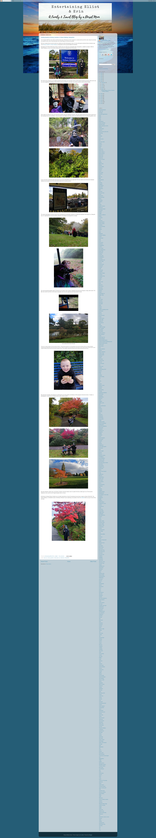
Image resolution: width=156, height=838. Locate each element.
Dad (100, 280)
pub (99, 618)
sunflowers (101, 729)
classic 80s (101, 251)
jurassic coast (101, 459)
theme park (101, 752)
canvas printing (102, 226)
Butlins (100, 216)
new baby (101, 545)
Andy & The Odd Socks (74, 32)
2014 (101, 103)
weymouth (101, 809)
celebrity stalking (102, 235)
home (100, 436)
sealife (100, 672)
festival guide (101, 354)
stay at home (101, 720)
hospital (100, 440)
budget (100, 211)
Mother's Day (101, 525)
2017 (101, 98)
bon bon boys (101, 192)
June (102, 85)
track (100, 771)
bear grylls (101, 172)
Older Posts (93, 561)
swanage (100, 732)
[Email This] (66, 556)
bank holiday (101, 166)
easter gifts (101, 319)
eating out (101, 321)
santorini (100, 660)
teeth (100, 745)
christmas (101, 243)
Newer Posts (44, 561)
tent (99, 748)
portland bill (101, 606)
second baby (101, 675)
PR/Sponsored (102, 611)
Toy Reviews (101, 768)
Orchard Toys (101, 563)
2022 (101, 79)
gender (100, 388)
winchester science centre (104, 816)
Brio (100, 203)
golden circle (101, 402)
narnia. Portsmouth (102, 539)
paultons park (101, 573)
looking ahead (101, 491)
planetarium (101, 592)
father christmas (102, 351)
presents (100, 615)
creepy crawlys (102, 273)
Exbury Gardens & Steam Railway (50, 44)
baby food (101, 149)
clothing (100, 254)
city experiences (102, 249)
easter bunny (101, 318)
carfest (100, 229)
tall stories (101, 738)
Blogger (90, 834)
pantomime (101, 567)
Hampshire (67, 557)
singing (100, 687)
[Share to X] (69, 556)
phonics (100, 580)
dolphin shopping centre (103, 309)
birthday (100, 182)
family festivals (102, 338)
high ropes (101, 427)
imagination (101, 445)
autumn (100, 144)
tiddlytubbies (101, 758)
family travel (101, 344)
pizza (100, 590)
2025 (101, 74)
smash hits (101, 695)
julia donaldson (102, 458)
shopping (101, 682)
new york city (101, 554)
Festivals (95, 32)
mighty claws (101, 512)
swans (100, 733)
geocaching (101, 389)
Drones (100, 313)
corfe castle (101, 261)
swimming (101, 736)
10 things (101, 112)
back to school (102, 159)
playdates (101, 595)
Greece (100, 408)
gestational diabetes (103, 392)
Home (42, 32)
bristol (100, 204)
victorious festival (102, 792)
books (100, 194)
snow (100, 700)
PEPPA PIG (101, 577)
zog (99, 827)
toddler (100, 761)
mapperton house (102, 503)
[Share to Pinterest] (71, 556)
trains (100, 776)
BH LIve (100, 176)
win (99, 815)
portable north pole (102, 605)
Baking (100, 165)
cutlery (100, 278)
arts (99, 140)
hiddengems (101, 424)
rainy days (101, 633)
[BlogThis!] (68, 556)
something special (102, 703)
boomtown (101, 195)
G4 (99, 382)
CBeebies (101, 233)
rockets (100, 655)
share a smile (101, 679)
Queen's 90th (101, 628)
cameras (100, 220)
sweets (100, 735)
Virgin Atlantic (101, 793)
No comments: (62, 556)
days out (45, 557)
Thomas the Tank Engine (104, 755)
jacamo (100, 452)
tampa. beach (101, 739)
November (103, 82)
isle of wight (101, 450)
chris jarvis (101, 242)
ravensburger (101, 637)
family (100, 335)
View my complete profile (104, 49)
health (100, 420)
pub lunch (101, 620)
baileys (100, 162)
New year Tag (101, 550)
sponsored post (102, 711)
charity (100, 236)
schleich (100, 663)
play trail (100, 593)
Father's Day (101, 353)
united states (101, 784)
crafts (100, 268)
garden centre (101, 385)
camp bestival (101, 222)
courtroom (101, 265)
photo (100, 582)
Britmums (101, 207)
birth (100, 181)
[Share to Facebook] (70, 556)
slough (100, 694)
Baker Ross (101, 163)
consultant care (102, 259)
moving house (101, 529)
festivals (100, 356)
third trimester (101, 754)
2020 (101, 93)
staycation (101, 722)
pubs (100, 621)
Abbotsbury (101, 121)
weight (100, 806)
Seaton (100, 674)
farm (100, 347)
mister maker (101, 520)
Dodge (100, 308)
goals (100, 399)
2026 (101, 73)
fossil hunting (101, 376)
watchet (100, 800)
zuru (100, 830)
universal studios (102, 786)
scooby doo (101, 669)
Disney (100, 306)
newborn (100, 555)
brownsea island (102, 208)
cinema (100, 246)
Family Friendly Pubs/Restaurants (105, 341)
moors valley (101, 523)
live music (101, 480)
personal (100, 579)
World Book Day (102, 824)
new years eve (102, 551)
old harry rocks (102, 561)
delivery (100, 290)
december (101, 289)
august (100, 143)
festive (100, 357)
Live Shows (83, 32)
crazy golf (101, 270)
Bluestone (101, 188)
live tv (100, 483)
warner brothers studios (103, 799)
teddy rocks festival (102, 742)
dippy (100, 305)
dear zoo (100, 287)
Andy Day (101, 133)
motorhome (101, 526)
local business (101, 484)
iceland (100, 443)
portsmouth (101, 608)
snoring (100, 698)
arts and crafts (102, 141)
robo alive (101, 650)
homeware (101, 439)
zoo (99, 828)
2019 (101, 95)
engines (100, 325)
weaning (100, 802)
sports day (101, 714)
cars (100, 230)
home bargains (102, 437)
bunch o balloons (102, 214)
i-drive (100, 442)
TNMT (100, 760)
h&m (100, 413)
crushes (100, 277)
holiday (100, 433)
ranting (100, 634)
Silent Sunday (101, 684)
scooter (100, 671)
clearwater (101, 252)
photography (101, 583)
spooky (100, 713)
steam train (101, 723)
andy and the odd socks (103, 131)
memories (101, 509)
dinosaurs (101, 302)
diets (100, 297)
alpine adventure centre (103, 125)
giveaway (101, 395)
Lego (100, 472)
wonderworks (101, 822)
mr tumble (101, 531)
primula (100, 617)
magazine (101, 497)
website (82, 497)
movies (100, 528)
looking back (101, 493)
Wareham (101, 797)
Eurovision (101, 331)
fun (99, 379)
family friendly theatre (103, 343)
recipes (100, 640)
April (102, 87)
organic (100, 564)
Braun (100, 198)
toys (100, 770)
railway (100, 630)
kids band (101, 464)
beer (100, 175)
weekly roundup (102, 805)
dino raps (101, 299)
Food (100, 373)
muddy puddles (102, 534)
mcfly (100, 507)
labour (100, 469)
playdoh (100, 596)
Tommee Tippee (102, 765)
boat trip (100, 191)
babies (100, 146)
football (100, 375)
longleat (100, 490)
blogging (100, 184)
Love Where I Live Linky (103, 494)
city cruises (101, 248)
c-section (100, 217)
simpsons (101, 685)
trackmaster (101, 773)
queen (100, 627)
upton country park (102, 787)
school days (101, 665)
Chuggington (101, 245)
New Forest (101, 547)
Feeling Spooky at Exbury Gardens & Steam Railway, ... (108, 91)
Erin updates (101, 328)
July (102, 84)
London (100, 488)
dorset (100, 312)
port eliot (100, 604)
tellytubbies (101, 746)
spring (100, 716)
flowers (100, 370)
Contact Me (54, 32)
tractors (100, 774)
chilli (100, 239)
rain (99, 631)
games (100, 383)
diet (99, 296)
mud (100, 532)
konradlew (82, 834)
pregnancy (101, 614)
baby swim (101, 156)
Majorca (100, 500)
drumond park (101, 315)
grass (100, 407)
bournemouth (101, 197)
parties (100, 570)
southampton (101, 707)
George (100, 391)
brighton (100, 201)
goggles (100, 401)
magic (100, 499)
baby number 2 (102, 152)
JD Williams (101, 456)
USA (100, 789)
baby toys (101, 157)
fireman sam (101, 360)
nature (100, 544)
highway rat (101, 430)
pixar (100, 589)
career (100, 227)
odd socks (101, 560)
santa (100, 659)
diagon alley (101, 294)
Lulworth (100, 496)
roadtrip (100, 647)
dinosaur (100, 300)
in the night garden (102, 446)
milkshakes (101, 513)
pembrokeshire (102, 576)
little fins (100, 475)
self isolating (101, 678)
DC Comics (101, 286)
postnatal (101, 609)
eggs (100, 324)
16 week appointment (103, 114)
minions (100, 516)
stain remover (101, 717)
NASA (100, 541)
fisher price (101, 366)
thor (100, 757)
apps (100, 134)
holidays (100, 434)
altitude (100, 127)
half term (100, 414)
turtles (100, 783)
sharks (100, 681)
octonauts (101, 558)
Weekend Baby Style (103, 803)
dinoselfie (101, 303)
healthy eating (101, 421)
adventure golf (102, 124)
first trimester (101, 363)
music (100, 538)
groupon (100, 410)
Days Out (60, 32)
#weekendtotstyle (102, 109)
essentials (101, 329)
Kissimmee (101, 468)
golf (99, 404)
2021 (101, 81)
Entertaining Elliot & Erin (105, 40)
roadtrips (100, 649)
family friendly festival (103, 340)
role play (100, 656)
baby (100, 147)
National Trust (101, 542)
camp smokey (101, 223)
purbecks (101, 624)
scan (100, 662)
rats (99, 636)
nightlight (100, 557)
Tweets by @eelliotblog (103, 68)
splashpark (101, 710)
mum (100, 535)
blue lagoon (101, 185)
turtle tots (101, 781)
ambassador (101, 128)
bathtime (100, 168)
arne (100, 137)
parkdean (101, 569)
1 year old (101, 111)
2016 (101, 100)
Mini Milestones (102, 515)
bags (100, 160)
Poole (100, 601)
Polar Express (101, 599)
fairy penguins (101, 334)
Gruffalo (100, 411)
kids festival (101, 465)
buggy (100, 213)
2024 (101, 76)
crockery (100, 274)
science (100, 668)
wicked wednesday (102, 812)
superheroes (101, 730)
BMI (100, 189)
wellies (100, 808)
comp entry (101, 255)
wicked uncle (101, 811)
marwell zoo (101, 506)
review (100, 643)
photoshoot (101, 586)
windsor (100, 818)
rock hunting (101, 653)
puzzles (100, 625)
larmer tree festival (102, 471)
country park (101, 264)
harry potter (101, 418)
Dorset (65, 32)
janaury (100, 453)
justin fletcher (101, 461)
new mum (101, 548)
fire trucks (101, 359)
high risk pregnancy (103, 426)
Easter (100, 316)
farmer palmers (102, 348)
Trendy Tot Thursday (103, 780)
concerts (100, 258)
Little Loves (101, 478)
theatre (100, 751)
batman (100, 169)
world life (100, 825)
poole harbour (101, 602)
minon (100, 519)
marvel (100, 504)
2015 (101, 101)
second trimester (102, 676)
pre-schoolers (101, 612)
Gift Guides (101, 394)
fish (99, 364)
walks (100, 796)
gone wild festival (102, 405)
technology (101, 741)
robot (100, 652)
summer (100, 726)
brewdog (100, 200)
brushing (100, 210)
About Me (47, 32)
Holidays (100, 32)
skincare (100, 690)
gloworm (100, 398)
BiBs (100, 178)
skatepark (101, 688)
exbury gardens (51, 557)
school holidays (102, 666)
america (100, 130)
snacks (100, 697)
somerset (101, 701)
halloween (62, 557)
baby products (102, 153)
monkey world (101, 522)
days (100, 283)
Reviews (89, 32)
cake (100, 219)
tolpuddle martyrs (102, 764)
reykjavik (100, 646)
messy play (101, 510)
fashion (100, 350)
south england (102, 706)
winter (100, 819)
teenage (100, 744)
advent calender (102, 122)
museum (100, 536)
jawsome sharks (102, 455)
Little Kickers (101, 477)
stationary (101, 719)
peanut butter (101, 574)
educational (101, 322)
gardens (100, 386)
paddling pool (101, 566)
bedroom (100, 173)
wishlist (100, 821)
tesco (100, 749)
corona (100, 262)
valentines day (102, 790)
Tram (100, 777)
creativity (100, 271)
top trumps (101, 767)
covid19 (100, 267)
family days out (57, 557)
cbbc (100, 232)
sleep (100, 691)
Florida (100, 367)
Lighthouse (101, 474)
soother (100, 704)
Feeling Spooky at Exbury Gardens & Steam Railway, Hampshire (57, 37)
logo (100, 487)
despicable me (102, 293)
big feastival (101, 179)
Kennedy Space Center (103, 462)
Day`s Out (101, 281)
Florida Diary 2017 (102, 369)
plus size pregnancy (103, 598)
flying (100, 372)
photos (100, 585)
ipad (100, 449)
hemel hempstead (102, 423)
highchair (101, 429)
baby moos (101, 150)
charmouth (101, 238)
